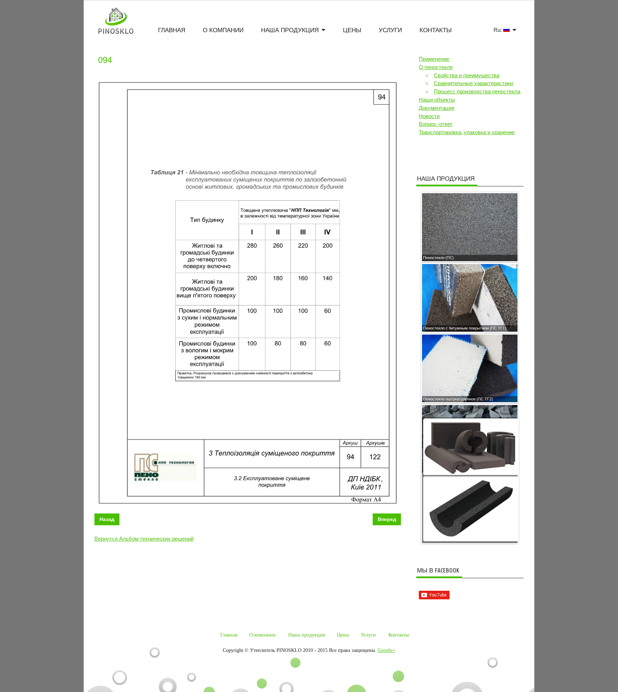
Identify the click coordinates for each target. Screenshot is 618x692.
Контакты (436, 30)
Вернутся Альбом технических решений (143, 539)
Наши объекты (437, 100)
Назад (106, 519)
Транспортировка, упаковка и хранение (467, 132)
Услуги (390, 30)
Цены (352, 30)
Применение (434, 59)
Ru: (498, 30)
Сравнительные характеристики (473, 83)
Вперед (387, 519)
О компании (223, 30)
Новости (429, 116)
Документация (436, 108)
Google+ (386, 650)
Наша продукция (290, 30)
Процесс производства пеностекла (477, 91)
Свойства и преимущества (466, 75)
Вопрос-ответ (435, 124)
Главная (171, 30)
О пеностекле (436, 67)
